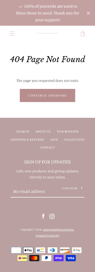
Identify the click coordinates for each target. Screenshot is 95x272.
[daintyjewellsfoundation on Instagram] (52, 216)
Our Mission (68, 131)
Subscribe (69, 188)
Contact (47, 147)
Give (54, 139)
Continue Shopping (47, 95)
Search (22, 131)
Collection (74, 139)
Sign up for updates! (47, 161)
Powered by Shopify (47, 235)
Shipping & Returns (27, 139)
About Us (43, 131)
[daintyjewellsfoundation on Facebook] (43, 216)
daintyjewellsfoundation (58, 229)
